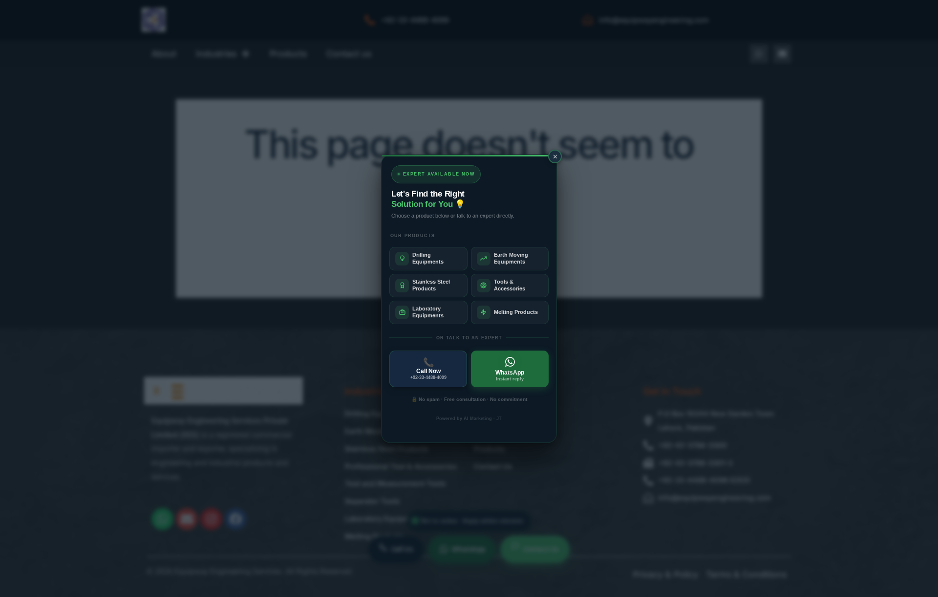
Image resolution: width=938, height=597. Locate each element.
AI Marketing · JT (483, 418)
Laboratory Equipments (428, 312)
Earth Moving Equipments (511, 258)
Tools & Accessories (509, 285)
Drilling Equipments (428, 258)
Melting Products (516, 312)
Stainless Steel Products (431, 285)
